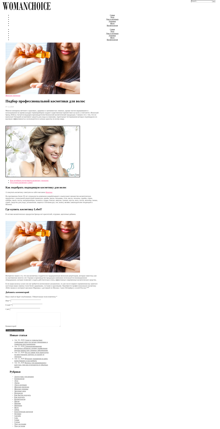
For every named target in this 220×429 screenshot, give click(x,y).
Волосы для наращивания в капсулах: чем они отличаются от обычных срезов (31, 365)
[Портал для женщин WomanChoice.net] (26, 11)
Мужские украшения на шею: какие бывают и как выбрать (31, 360)
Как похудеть (19, 397)
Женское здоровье (21, 389)
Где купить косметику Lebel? (21, 183)
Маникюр (18, 405)
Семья (112, 15)
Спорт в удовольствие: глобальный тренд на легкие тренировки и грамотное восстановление (31, 342)
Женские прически (13, 96)
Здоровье (112, 21)
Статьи (17, 422)
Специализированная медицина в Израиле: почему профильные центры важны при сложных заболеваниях (31, 348)
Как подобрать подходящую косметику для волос (29, 180)
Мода (112, 23)
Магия (16, 401)
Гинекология (19, 379)
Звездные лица (20, 391)
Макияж (17, 403)
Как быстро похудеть (22, 395)
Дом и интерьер (112, 19)
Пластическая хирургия (23, 412)
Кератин (49, 192)
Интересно (18, 393)
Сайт (7, 309)
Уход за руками (20, 424)
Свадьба (17, 416)
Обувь (16, 410)
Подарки (17, 414)
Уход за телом (19, 426)
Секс (16, 418)
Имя (8, 301)
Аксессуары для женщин (24, 377)
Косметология (112, 25)
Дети (112, 17)
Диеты (16, 383)
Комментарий (11, 326)
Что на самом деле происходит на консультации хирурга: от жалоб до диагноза (31, 354)
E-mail (9, 305)
